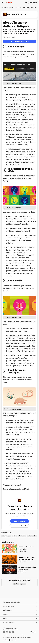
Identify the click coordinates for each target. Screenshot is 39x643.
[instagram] (7, 632)
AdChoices (13, 640)
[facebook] (4, 632)
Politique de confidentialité (9, 637)
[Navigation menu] (2, 2)
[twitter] (10, 632)
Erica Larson (14, 489)
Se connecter (33, 2)
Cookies (29, 637)
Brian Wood (17, 485)
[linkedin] (13, 632)
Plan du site (5, 640)
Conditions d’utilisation (21, 637)
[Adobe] (9, 2)
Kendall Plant (24, 489)
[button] (25, 2)
